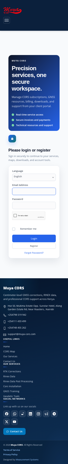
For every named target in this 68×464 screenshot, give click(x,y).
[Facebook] (6, 413)
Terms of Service (11, 449)
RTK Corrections (12, 371)
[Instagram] (38, 413)
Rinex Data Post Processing (18, 381)
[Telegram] (54, 413)
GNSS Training (11, 391)
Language (17, 171)
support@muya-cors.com (21, 334)
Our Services (10, 356)
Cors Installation (12, 386)
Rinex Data (9, 376)
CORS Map (9, 351)
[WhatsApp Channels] (46, 413)
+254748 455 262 (17, 327)
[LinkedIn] (30, 413)
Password (17, 199)
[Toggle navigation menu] (6, 20)
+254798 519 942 (17, 314)
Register (34, 245)
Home (6, 346)
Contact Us (9, 361)
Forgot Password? (34, 252)
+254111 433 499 (17, 321)
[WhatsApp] (14, 413)
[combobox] (34, 177)
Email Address (20, 185)
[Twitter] (6, 421)
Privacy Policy (10, 454)
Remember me (28, 228)
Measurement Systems (27, 459)
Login (34, 238)
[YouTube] (14, 421)
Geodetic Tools (11, 396)
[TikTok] (22, 413)
